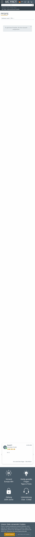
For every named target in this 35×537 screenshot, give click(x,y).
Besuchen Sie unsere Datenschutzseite (17, 531)
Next (33, 454)
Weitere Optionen (23, 534)
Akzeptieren (10, 534)
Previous (2, 454)
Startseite (4, 7)
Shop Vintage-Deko (11, 7)
